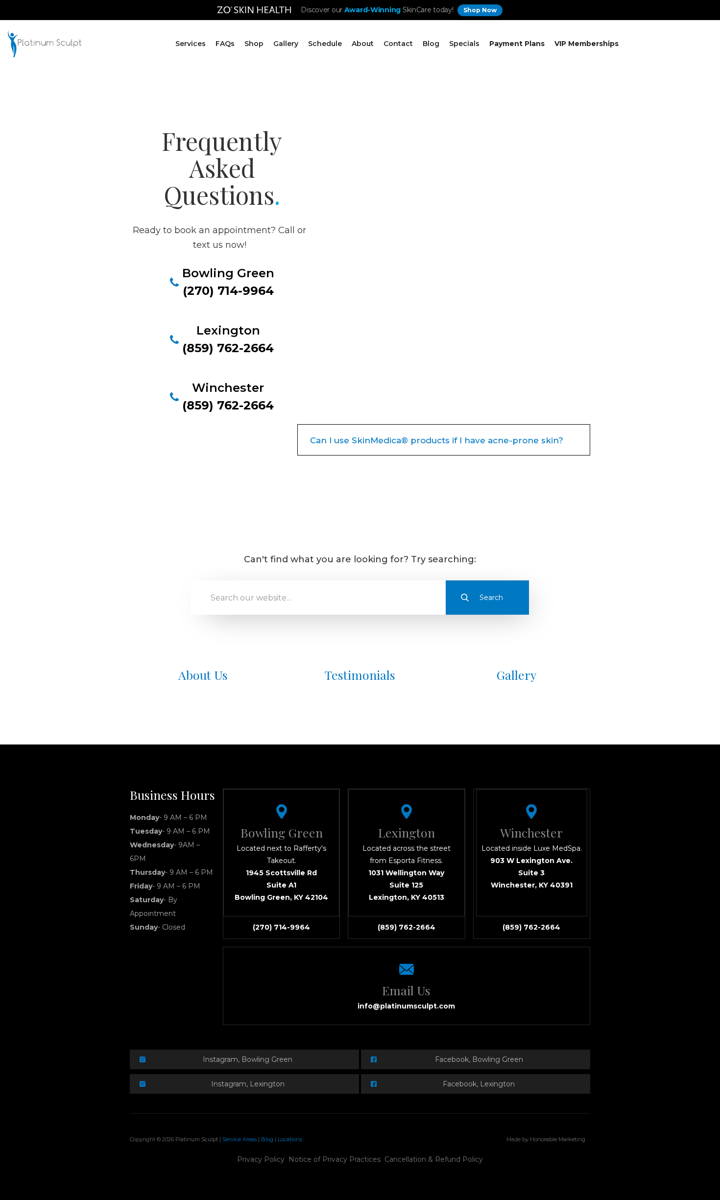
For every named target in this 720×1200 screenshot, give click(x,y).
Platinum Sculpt (196, 1139)
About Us (203, 675)
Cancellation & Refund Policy (433, 1159)
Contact (398, 43)
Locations (290, 1139)
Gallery (285, 43)
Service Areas (239, 1139)
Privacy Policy (261, 1159)
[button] (190, 44)
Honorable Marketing (557, 1139)
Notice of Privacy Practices (334, 1159)
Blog (431, 43)
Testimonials (360, 675)
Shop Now (480, 10)
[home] (44, 44)
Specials (464, 43)
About (363, 43)
